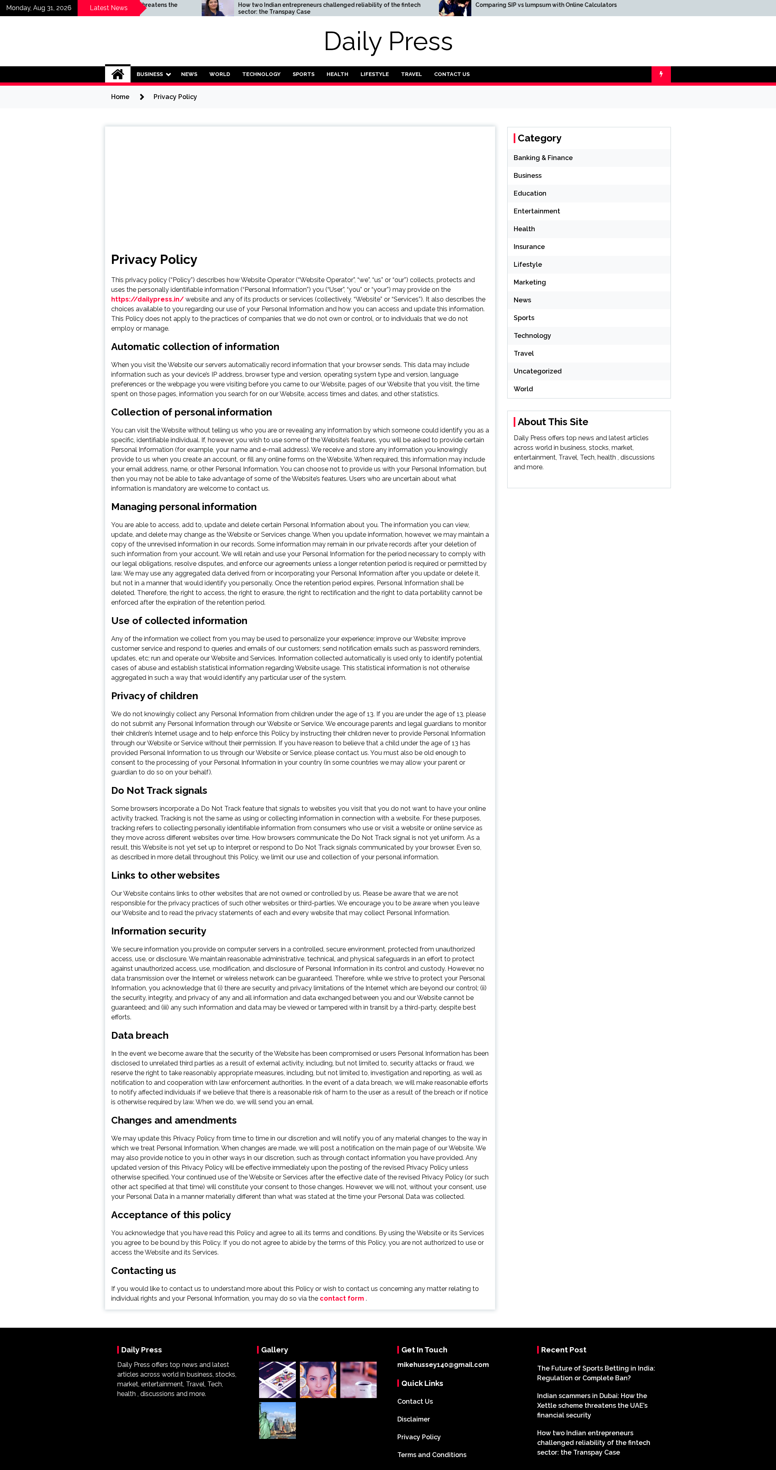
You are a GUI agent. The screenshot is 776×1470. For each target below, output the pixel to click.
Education (530, 193)
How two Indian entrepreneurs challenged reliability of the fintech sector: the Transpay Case (249, 8)
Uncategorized (538, 371)
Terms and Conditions (431, 1455)
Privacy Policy (419, 1437)
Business (150, 74)
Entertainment (537, 211)
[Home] (118, 74)
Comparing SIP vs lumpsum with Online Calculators (465, 5)
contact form (342, 1298)
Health (337, 74)
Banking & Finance (543, 158)
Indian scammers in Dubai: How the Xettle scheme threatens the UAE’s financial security (592, 1405)
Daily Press (388, 41)
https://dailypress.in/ (147, 299)
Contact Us (452, 74)
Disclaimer (413, 1419)
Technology (261, 74)
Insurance (529, 247)
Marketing (530, 282)
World (219, 74)
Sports (303, 74)
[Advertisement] (300, 183)
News (189, 74)
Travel (411, 74)
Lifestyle (375, 74)
